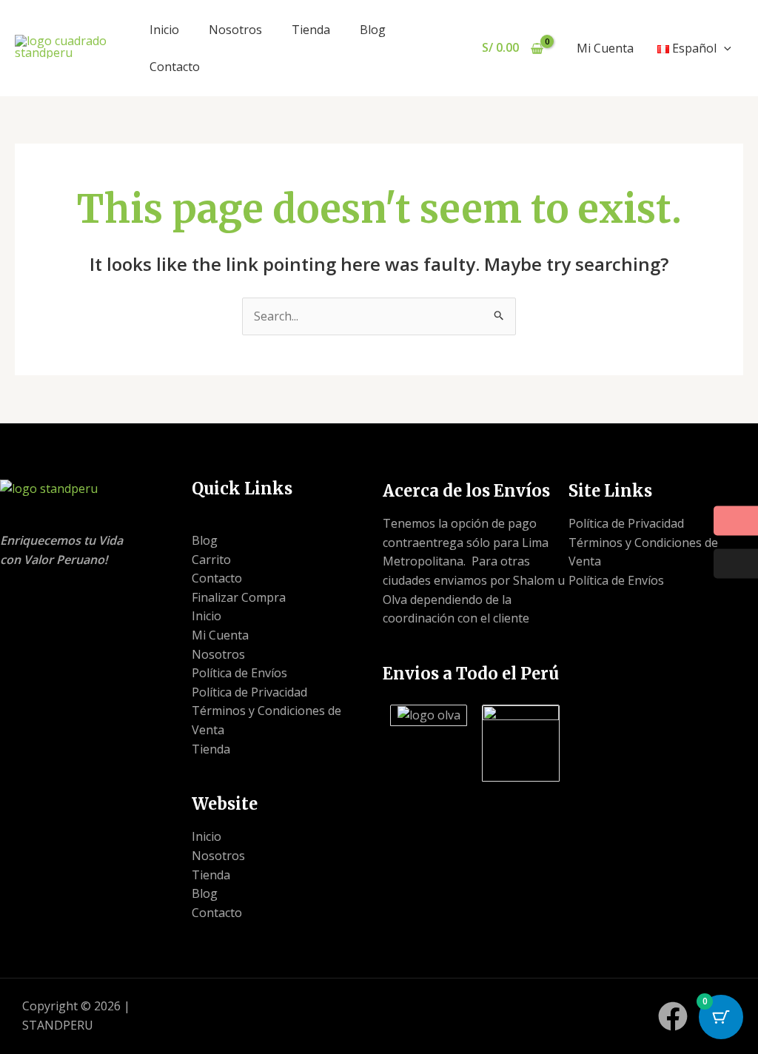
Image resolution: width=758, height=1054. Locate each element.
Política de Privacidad (249, 692)
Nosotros (235, 29)
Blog (373, 29)
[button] (724, 48)
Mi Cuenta (605, 48)
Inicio (164, 29)
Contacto (175, 66)
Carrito (211, 559)
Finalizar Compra (239, 597)
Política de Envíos (239, 673)
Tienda (311, 29)
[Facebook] (673, 1016)
